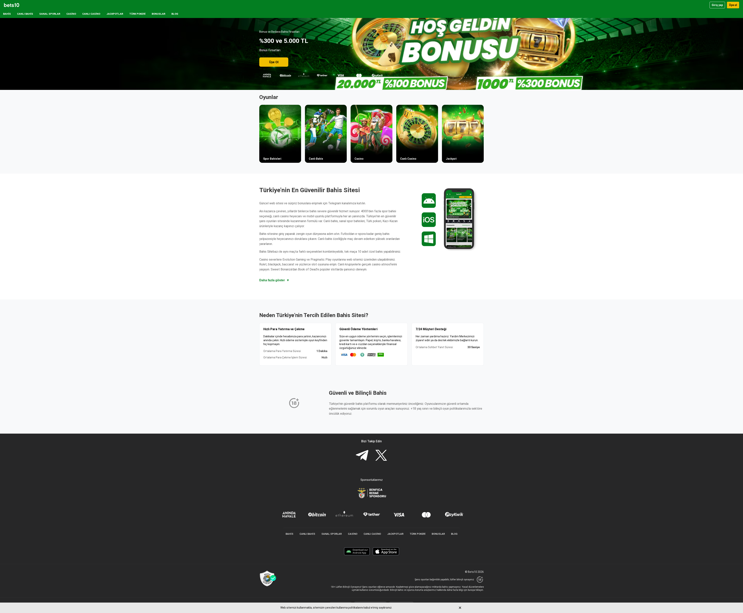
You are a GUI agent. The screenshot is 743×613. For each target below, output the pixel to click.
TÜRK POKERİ (137, 13)
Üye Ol (273, 62)
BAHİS (7, 13)
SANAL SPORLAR (49, 13)
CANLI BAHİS (25, 13)
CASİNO (71, 13)
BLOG (174, 13)
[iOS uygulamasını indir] (386, 551)
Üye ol (733, 5)
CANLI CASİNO (91, 13)
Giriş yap (717, 5)
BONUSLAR (158, 13)
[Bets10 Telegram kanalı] (362, 455)
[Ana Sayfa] (11, 5)
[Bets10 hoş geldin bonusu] (371, 54)
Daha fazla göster (274, 280)
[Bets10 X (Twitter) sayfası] (381, 455)
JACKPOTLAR (114, 13)
